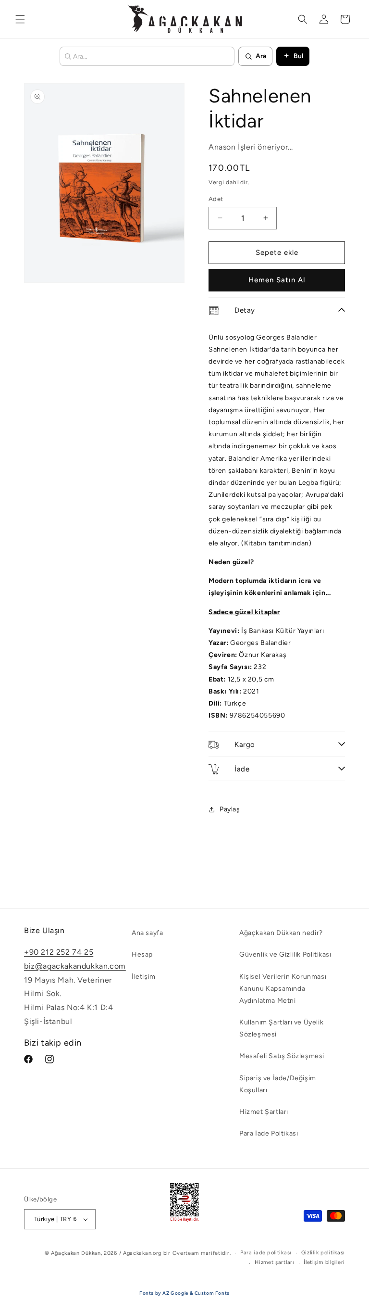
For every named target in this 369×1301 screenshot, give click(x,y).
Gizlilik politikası (323, 1253)
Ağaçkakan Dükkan (75, 1253)
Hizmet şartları (275, 1262)
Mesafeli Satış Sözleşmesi (281, 1056)
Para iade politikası (266, 1253)
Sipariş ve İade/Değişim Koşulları (277, 1084)
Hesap (142, 954)
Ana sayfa (147, 933)
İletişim (144, 977)
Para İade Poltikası (268, 1133)
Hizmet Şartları (263, 1112)
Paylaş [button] (230, 809)
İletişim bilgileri (324, 1262)
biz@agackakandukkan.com (75, 966)
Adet (216, 198)
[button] (20, 19)
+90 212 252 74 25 (58, 952)
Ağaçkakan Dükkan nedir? (281, 933)
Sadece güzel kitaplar (244, 612)
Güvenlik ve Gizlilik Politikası (285, 954)
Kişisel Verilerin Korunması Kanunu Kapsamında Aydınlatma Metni (282, 989)
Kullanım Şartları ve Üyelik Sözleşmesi (281, 1028)
